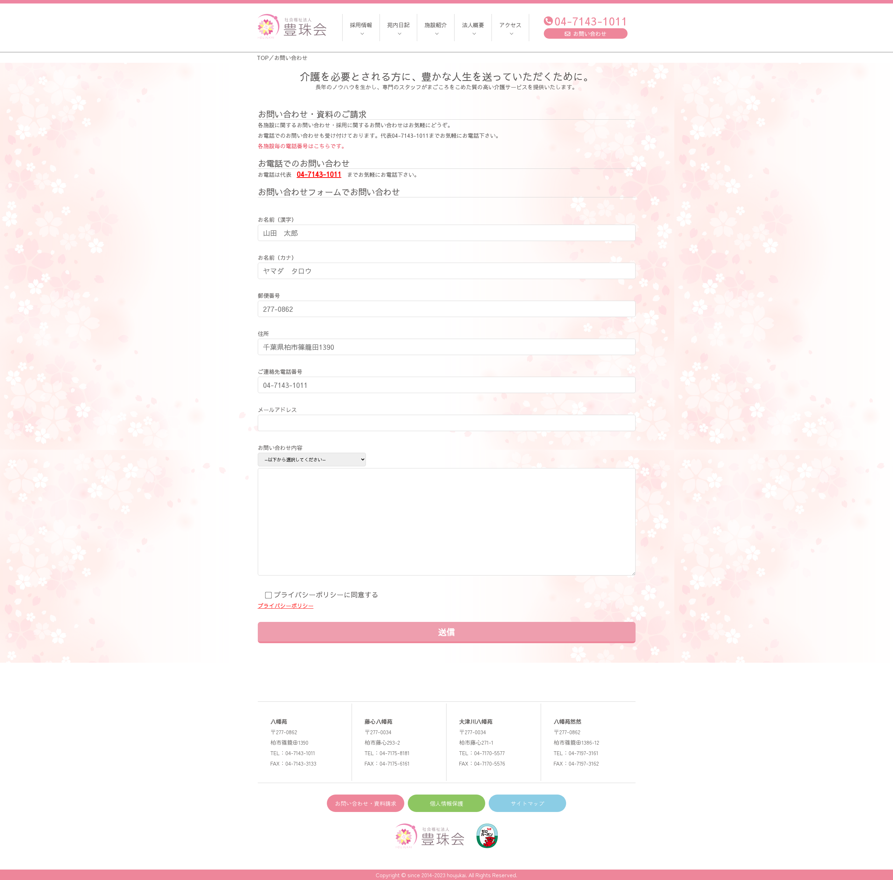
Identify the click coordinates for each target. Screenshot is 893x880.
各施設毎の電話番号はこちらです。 (302, 146)
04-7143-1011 (591, 21)
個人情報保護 (446, 803)
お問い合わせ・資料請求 (365, 803)
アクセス (510, 25)
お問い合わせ (590, 33)
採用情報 (361, 25)
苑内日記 (398, 25)
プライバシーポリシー (286, 605)
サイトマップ (527, 803)
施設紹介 (436, 25)
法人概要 (473, 25)
